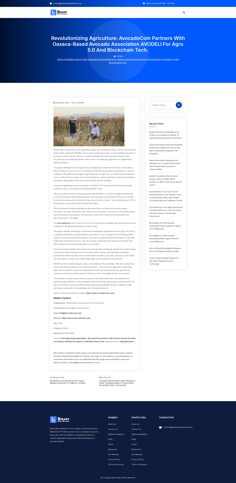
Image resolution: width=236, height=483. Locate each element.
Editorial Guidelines (116, 434)
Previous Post (68, 380)
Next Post (117, 381)
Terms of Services (116, 464)
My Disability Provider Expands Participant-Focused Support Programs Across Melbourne (165, 226)
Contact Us (113, 429)
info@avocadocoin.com (70, 313)
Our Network (113, 454)
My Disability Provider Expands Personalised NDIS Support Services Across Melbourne (164, 239)
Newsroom (113, 449)
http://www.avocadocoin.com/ (100, 293)
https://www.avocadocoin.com (76, 318)
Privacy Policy (114, 459)
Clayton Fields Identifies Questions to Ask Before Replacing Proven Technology (164, 261)
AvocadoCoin (63, 223)
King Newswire (127, 341)
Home (119, 56)
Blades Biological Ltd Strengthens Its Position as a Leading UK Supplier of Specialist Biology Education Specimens (165, 135)
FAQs (110, 439)
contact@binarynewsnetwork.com (178, 427)
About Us (112, 424)
